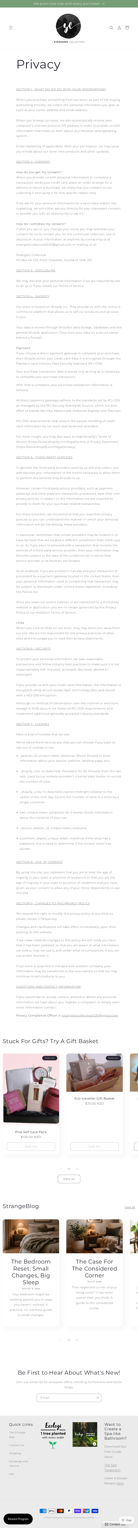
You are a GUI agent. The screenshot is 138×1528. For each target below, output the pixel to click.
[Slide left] (61, 1169)
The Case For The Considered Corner (94, 1268)
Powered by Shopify (84, 1518)
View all (69, 1179)
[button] (11, 28)
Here (120, 1483)
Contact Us (16, 1445)
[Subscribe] (97, 1398)
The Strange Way (17, 1435)
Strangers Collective (62, 1518)
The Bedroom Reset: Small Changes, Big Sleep (31, 1272)
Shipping (15, 1453)
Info (11, 1474)
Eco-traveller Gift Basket (94, 1098)
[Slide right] (77, 1169)
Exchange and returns (18, 1463)
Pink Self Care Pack (31, 1132)
